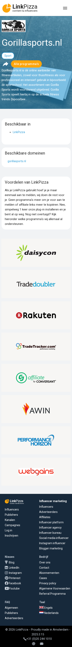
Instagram (15, 572)
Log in (8, 530)
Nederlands (51, 613)
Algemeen (11, 607)
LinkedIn (14, 567)
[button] (5, 64)
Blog (11, 562)
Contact (44, 567)
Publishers (11, 514)
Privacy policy (47, 583)
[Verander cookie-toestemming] (33, 644)
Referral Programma (52, 593)
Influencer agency (50, 527)
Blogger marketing (51, 548)
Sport (7, 55)
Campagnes (12, 525)
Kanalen (10, 520)
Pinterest (14, 578)
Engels (48, 607)
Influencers (12, 509)
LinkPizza (19, 132)
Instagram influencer (52, 543)
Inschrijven (11, 535)
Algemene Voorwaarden (54, 588)
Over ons (44, 562)
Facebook (15, 583)
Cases (43, 578)
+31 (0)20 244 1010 (39, 639)
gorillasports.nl (17, 161)
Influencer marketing (53, 501)
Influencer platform (51, 522)
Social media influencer (54, 538)
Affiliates (44, 517)
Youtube (14, 588)
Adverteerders (48, 512)
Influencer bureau (50, 532)
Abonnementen (49, 572)
